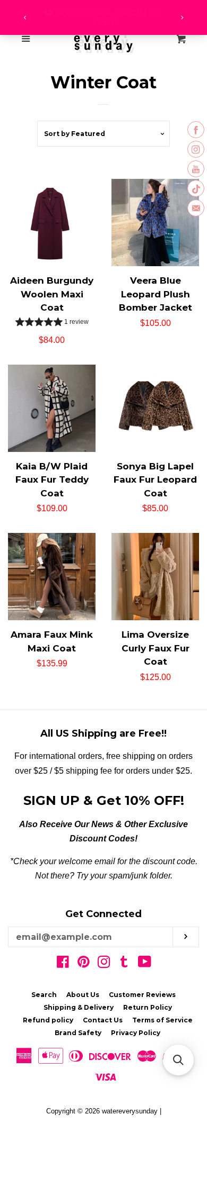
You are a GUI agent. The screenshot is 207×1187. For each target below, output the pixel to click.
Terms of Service (162, 1020)
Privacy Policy (135, 1033)
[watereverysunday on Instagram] (104, 963)
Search (44, 995)
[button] (178, 1060)
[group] (52, 323)
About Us (82, 995)
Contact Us (103, 1020)
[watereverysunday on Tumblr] (124, 963)
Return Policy (147, 1007)
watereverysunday (130, 1111)
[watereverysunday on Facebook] (63, 963)
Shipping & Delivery (79, 1007)
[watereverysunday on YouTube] (144, 963)
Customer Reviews (142, 995)
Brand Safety (78, 1033)
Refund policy (48, 1020)
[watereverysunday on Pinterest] (83, 963)
